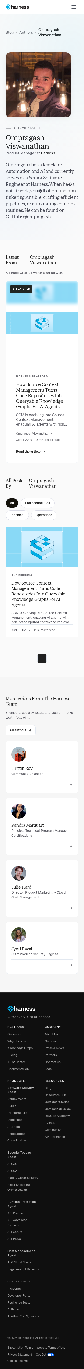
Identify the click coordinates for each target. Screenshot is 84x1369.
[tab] (12, 503)
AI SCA (12, 1171)
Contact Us (53, 1062)
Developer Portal (19, 1295)
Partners (51, 1055)
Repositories (16, 1133)
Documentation (18, 1069)
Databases (14, 1120)
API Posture (15, 1213)
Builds (11, 1106)
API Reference (55, 1136)
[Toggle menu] (73, 7)
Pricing (12, 1055)
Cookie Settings (17, 1360)
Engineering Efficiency (23, 1269)
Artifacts (13, 1126)
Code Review (16, 1140)
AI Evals (13, 1309)
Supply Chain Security (22, 1178)
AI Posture (14, 1232)
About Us (51, 1034)
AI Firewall (15, 1239)
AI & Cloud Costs (19, 1262)
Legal (48, 1069)
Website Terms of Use (51, 1347)
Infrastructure (17, 1113)
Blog (48, 1088)
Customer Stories (57, 1102)
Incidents (14, 1288)
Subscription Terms (20, 1347)
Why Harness (16, 1041)
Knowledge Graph (20, 1048)
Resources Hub (55, 1095)
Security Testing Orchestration (18, 1187)
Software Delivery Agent (20, 1090)
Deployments (16, 1099)
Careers (50, 1041)
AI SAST (13, 1164)
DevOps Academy (57, 1116)
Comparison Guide (58, 1109)
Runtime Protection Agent (21, 1204)
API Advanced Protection (17, 1222)
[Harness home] (19, 7)
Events (50, 1123)
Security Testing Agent (19, 1154)
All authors (18, 730)
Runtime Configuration (23, 1316)
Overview (14, 1034)
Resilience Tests (18, 1302)
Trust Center (16, 1062)
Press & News (54, 1048)
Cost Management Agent (21, 1253)
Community (53, 1130)
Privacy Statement (19, 1354)
